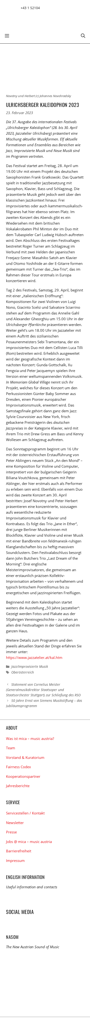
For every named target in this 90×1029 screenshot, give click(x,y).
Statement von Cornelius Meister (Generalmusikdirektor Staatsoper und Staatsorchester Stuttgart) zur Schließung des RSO (43, 690)
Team (10, 747)
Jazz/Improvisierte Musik (29, 666)
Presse (11, 832)
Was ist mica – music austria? (30, 738)
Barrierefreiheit (18, 851)
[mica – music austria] (41, 17)
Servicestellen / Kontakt (25, 813)
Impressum (15, 860)
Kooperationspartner (23, 776)
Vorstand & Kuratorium (25, 757)
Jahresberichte (18, 785)
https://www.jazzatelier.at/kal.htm (34, 657)
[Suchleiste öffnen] (83, 35)
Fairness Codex (18, 766)
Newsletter (15, 822)
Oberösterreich (22, 672)
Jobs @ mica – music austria (29, 841)
